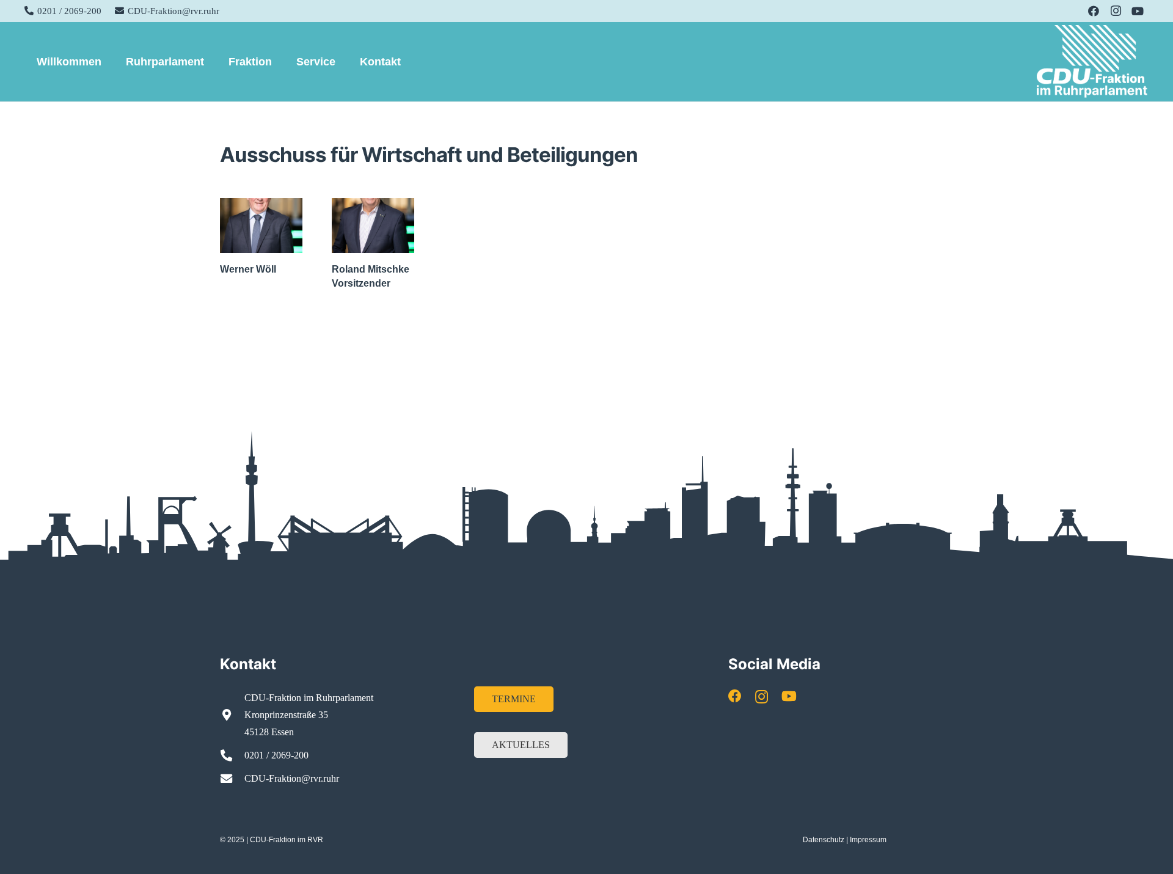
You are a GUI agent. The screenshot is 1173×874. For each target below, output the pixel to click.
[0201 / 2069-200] (232, 755)
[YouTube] (1138, 11)
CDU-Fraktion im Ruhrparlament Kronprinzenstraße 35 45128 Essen (308, 714)
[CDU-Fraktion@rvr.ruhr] (232, 778)
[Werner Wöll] (261, 225)
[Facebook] (1094, 11)
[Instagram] (1116, 11)
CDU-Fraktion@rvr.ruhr (291, 778)
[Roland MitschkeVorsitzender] (373, 225)
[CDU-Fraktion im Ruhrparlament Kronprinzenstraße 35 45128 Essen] (232, 715)
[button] (111, 61)
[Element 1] (1093, 61)
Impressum (868, 839)
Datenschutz (823, 839)
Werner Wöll (248, 269)
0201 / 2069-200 (276, 755)
